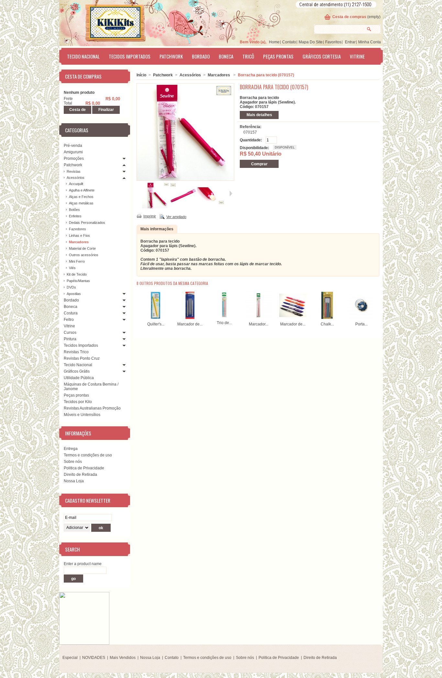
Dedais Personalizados (87, 222)
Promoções (74, 158)
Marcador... (258, 324)
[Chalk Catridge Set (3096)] (327, 317)
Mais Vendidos (123, 657)
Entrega (71, 448)
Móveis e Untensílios (82, 414)
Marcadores (79, 242)
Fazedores (77, 229)
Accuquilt (76, 184)
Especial (70, 657)
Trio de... (224, 323)
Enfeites (75, 216)
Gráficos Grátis (77, 371)
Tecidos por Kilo (78, 401)
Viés (72, 268)
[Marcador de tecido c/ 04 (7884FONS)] (190, 317)
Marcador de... (190, 324)
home (274, 42)
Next (374, 304)
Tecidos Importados (129, 56)
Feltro (69, 319)
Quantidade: (251, 140)
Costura (71, 313)
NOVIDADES (93, 657)
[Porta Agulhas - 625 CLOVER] (361, 317)
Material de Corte (82, 248)
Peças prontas (278, 56)
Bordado (201, 56)
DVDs (71, 287)
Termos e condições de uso (88, 455)
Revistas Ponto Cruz (82, 358)
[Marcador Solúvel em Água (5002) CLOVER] (258, 317)
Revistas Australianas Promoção (92, 408)
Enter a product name (83, 564)
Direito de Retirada (80, 474)
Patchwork (171, 56)
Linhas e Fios (79, 235)
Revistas (74, 171)
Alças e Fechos (81, 197)
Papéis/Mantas (78, 281)
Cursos (70, 332)
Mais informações (156, 229)
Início (141, 75)
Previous (138, 304)
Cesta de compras (349, 17)
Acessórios (75, 178)
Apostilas (74, 294)
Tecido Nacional (83, 56)
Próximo (231, 193)
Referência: (250, 127)
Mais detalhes (259, 115)
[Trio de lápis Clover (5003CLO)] (224, 316)
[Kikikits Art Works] (106, 21)
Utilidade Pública (79, 378)
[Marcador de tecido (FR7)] (292, 317)
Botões (74, 210)
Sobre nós (73, 461)
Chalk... (327, 324)
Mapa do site (311, 42)
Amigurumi (73, 152)
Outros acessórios (83, 255)
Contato (289, 42)
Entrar (350, 42)
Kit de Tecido (77, 274)
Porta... (361, 324)
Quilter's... (155, 324)
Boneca (226, 56)
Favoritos (333, 42)
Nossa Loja (74, 481)
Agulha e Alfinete (81, 190)
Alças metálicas (81, 203)
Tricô (248, 56)
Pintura (70, 339)
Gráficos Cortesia (322, 56)
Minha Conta (369, 42)
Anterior (139, 193)
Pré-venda (73, 145)
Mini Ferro (77, 261)
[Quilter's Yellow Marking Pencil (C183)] (155, 317)
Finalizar (106, 109)
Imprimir (149, 216)
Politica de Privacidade (84, 468)
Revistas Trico (76, 352)
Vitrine (357, 56)
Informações (78, 433)
